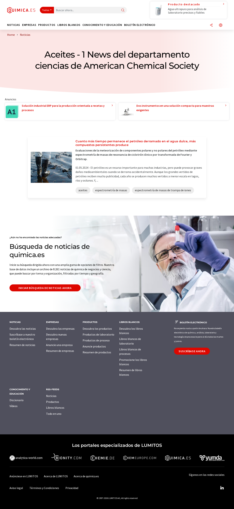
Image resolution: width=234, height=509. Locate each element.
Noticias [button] (13, 25)
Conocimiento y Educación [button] (102, 25)
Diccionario (17, 400)
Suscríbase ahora (192, 351)
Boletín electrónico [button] (139, 25)
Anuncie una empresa (59, 345)
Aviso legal (16, 488)
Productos (52, 402)
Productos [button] (46, 25)
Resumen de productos (97, 352)
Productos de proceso (96, 340)
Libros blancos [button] (68, 25)
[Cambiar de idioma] (220, 25)
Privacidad (71, 488)
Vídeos (14, 406)
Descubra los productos (97, 328)
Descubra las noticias (23, 328)
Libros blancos (55, 407)
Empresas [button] (29, 25)
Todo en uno (53, 413)
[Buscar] (122, 10)
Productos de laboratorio (98, 334)
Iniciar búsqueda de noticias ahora (45, 288)
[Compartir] (211, 25)
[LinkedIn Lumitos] (221, 488)
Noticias (51, 396)
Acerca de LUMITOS (56, 476)
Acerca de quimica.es (86, 476)
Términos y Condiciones (44, 488)
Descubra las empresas (60, 328)
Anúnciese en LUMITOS (24, 476)
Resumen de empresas (60, 351)
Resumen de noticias (22, 345)
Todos (46, 10)
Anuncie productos (94, 346)
